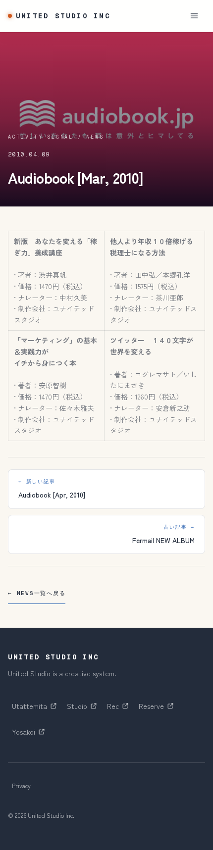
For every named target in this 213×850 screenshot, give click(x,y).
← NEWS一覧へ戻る (36, 593)
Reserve (158, 708)
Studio (83, 708)
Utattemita (36, 708)
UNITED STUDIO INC (63, 15)
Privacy (21, 785)
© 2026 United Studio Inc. (41, 815)
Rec (119, 708)
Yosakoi (30, 734)
